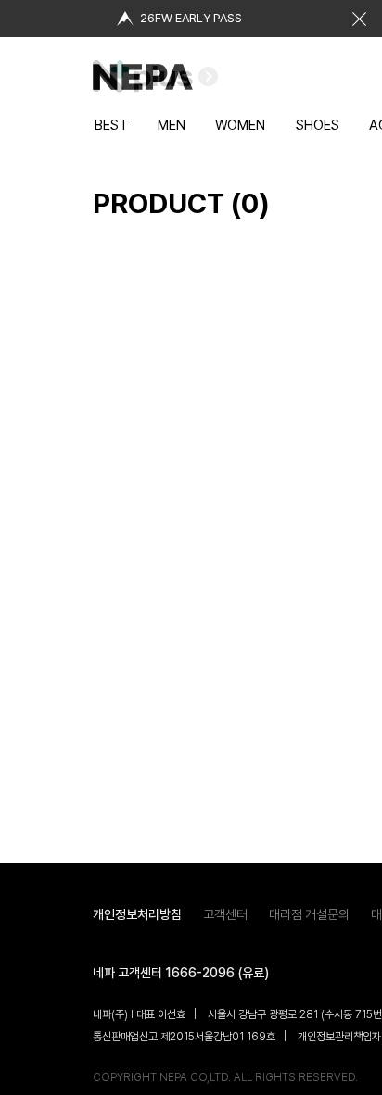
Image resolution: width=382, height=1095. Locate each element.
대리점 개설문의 (309, 914)
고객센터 (225, 914)
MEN (171, 125)
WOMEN (240, 125)
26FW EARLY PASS (191, 18)
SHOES (317, 125)
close (358, 18)
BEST (111, 125)
